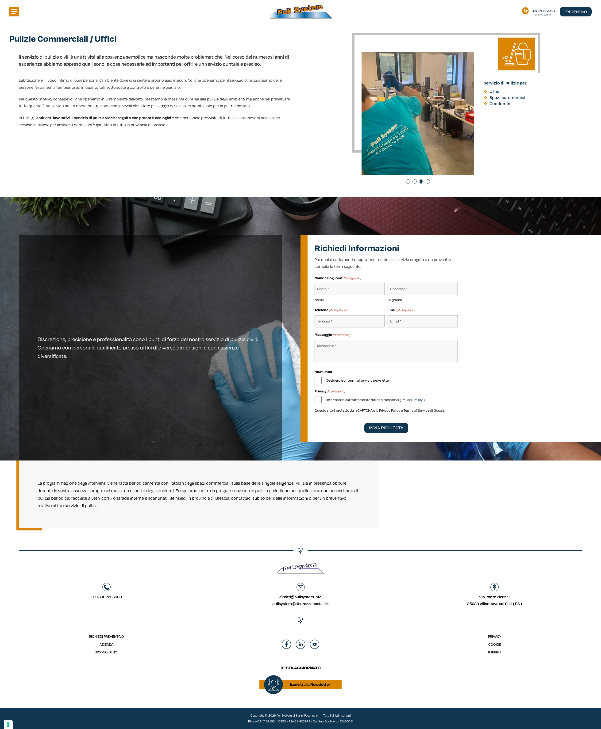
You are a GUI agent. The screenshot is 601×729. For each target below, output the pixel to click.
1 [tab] (408, 181)
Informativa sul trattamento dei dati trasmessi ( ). (375, 400)
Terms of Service (416, 410)
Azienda (106, 644)
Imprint (494, 652)
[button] (14, 11)
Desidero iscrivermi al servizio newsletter (358, 380)
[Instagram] (300, 647)
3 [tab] (421, 181)
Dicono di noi (106, 652)
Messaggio (332, 334)
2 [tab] (414, 181)
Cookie (494, 644)
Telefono (331, 310)
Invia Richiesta (386, 428)
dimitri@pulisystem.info (300, 596)
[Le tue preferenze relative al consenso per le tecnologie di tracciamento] (8, 724)
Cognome (395, 300)
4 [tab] (427, 181)
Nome (319, 300)
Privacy (494, 636)
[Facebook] (286, 647)
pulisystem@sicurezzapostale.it (300, 603)
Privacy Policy (412, 400)
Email (401, 310)
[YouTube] (314, 647)
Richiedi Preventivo (106, 636)
